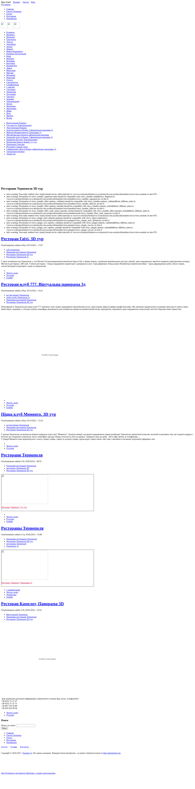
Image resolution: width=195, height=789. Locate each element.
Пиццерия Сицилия (15, 144)
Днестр (9, 42)
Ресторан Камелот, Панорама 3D (32, 603)
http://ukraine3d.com (111, 753)
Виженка (10, 35)
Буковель (10, 32)
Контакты (24, 747)
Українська (11, 595)
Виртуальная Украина (16, 123)
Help (33, 2)
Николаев (10, 77)
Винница (10, 37)
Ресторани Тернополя (22, 455)
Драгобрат (11, 44)
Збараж (9, 49)
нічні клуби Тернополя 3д (18, 297)
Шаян (9, 111)
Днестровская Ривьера (16, 128)
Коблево (10, 58)
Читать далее (12, 273)
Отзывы (14, 747)
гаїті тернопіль (13, 250)
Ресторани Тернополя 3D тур (19, 254)
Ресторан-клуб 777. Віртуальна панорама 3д (43, 284)
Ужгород (10, 97)
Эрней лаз (11, 154)
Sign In (26, 2)
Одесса (9, 80)
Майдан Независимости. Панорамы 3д (23, 132)
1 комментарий (13, 590)
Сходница (10, 89)
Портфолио (11, 18)
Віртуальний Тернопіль (17, 614)
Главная (10, 9)
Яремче (9, 116)
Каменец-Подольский (16, 54)
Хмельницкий (12, 101)
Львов (9, 68)
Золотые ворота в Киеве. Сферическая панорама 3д (29, 130)
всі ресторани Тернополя (17, 295)
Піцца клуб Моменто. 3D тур (28, 414)
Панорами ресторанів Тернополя (21, 252)
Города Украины (13, 11)
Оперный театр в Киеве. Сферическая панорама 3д (29, 137)
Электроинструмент (15, 151)
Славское (10, 87)
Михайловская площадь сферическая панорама (27, 135)
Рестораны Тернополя (22, 528)
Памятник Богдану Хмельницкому (22, 140)
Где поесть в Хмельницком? (19, 125)
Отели (9, 14)
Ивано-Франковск (14, 51)
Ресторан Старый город (17, 147)
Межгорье (11, 70)
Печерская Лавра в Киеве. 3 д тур (21, 142)
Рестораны (11, 16)
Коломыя (10, 61)
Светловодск (12, 82)
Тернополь (11, 92)
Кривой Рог (11, 66)
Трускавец (11, 94)
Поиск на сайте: (8, 725)
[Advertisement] (13, 171)
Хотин (9, 104)
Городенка (11, 39)
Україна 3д (27, 753)
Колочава (10, 63)
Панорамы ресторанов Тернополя (21, 539)
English (9, 278)
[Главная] (5, 4)
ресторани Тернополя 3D (17, 468)
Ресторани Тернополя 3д (17, 257)
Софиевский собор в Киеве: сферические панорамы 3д (31, 149)
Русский (10, 275)
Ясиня (9, 118)
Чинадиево (11, 108)
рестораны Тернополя (16, 544)
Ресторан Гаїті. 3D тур (22, 238)
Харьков (10, 99)
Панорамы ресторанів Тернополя (21, 617)
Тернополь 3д (12, 546)
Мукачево (10, 75)
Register (16, 2)
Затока (9, 47)
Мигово (10, 73)
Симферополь (12, 85)
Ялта (8, 113)
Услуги (4, 747)
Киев (8, 56)
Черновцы (11, 106)
